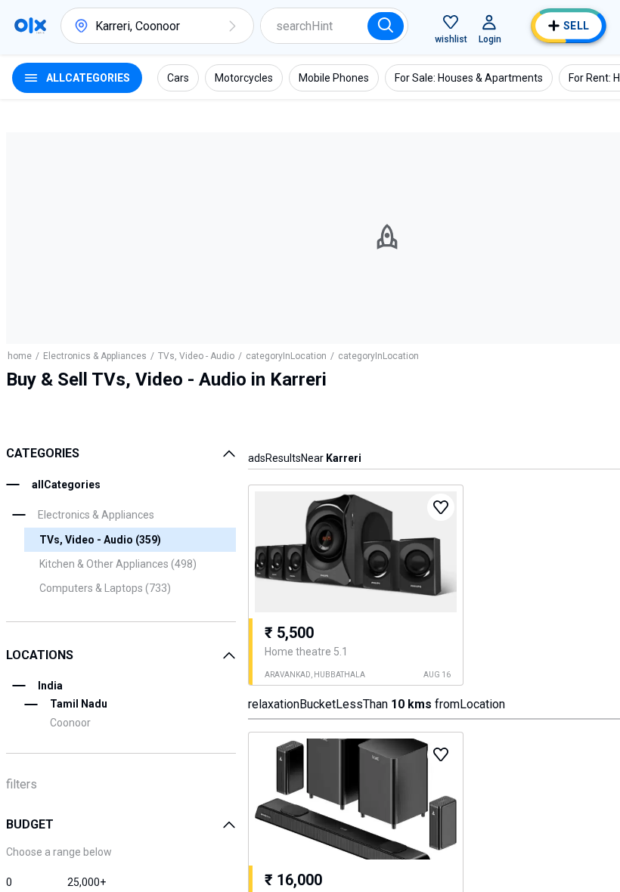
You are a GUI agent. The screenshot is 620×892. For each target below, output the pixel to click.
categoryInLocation (286, 356)
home (20, 356)
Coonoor (70, 723)
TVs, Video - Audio (196, 356)
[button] (232, 26)
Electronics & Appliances (95, 356)
